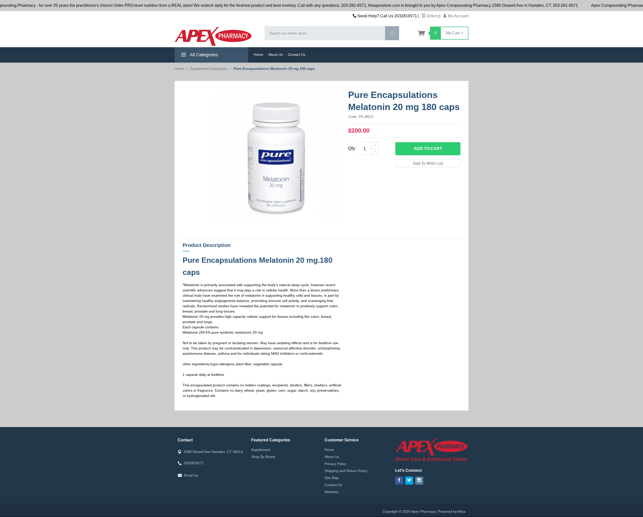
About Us (275, 55)
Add (428, 148)
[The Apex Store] (216, 36)
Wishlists (331, 492)
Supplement (260, 450)
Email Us (191, 475)
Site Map (332, 478)
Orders (431, 16)
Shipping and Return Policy (346, 471)
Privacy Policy (335, 464)
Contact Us (296, 55)
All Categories (203, 54)
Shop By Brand (263, 457)
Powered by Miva (451, 511)
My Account (457, 16)
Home (258, 55)
